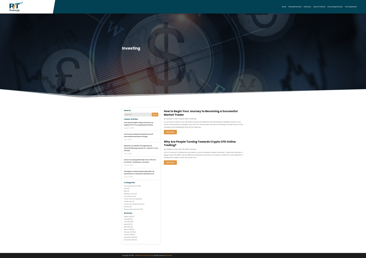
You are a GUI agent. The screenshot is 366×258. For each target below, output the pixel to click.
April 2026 (127, 227)
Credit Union (128, 201)
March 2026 (128, 229)
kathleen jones (172, 119)
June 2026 (127, 222)
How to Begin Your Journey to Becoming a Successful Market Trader (201, 113)
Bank (125, 191)
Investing (192, 119)
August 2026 (128, 216)
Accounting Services (335, 7)
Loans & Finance (319, 7)
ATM (125, 188)
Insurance (307, 7)
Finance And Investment (132, 209)
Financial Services (295, 7)
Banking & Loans (129, 194)
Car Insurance (128, 196)
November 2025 (129, 240)
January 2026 (128, 235)
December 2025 (129, 237)
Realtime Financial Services (144, 255)
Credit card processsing (132, 199)
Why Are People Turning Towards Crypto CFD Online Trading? (200, 143)
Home (284, 7)
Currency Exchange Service (133, 204)
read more (170, 132)
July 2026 (127, 219)
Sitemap (169, 255)
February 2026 (128, 232)
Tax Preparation (351, 7)
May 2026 (127, 224)
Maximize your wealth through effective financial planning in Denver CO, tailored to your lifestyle (141, 148)
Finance (126, 207)
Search (155, 114)
